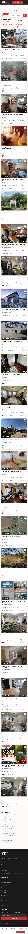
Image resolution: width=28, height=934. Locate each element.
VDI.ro (2, 6)
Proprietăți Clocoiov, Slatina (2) (7, 824)
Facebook (3, 862)
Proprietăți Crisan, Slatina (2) (7, 826)
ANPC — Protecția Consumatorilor (6, 923)
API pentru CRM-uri (5, 900)
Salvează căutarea (22, 27)
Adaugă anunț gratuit (5, 895)
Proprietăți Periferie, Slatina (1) (7, 837)
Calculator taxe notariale (6, 882)
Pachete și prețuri (4, 897)
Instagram (3, 866)
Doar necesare (12, 932)
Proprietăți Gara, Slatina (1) (7, 842)
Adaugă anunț (17, 2)
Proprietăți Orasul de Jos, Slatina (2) (8, 821)
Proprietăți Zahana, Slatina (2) (7, 819)
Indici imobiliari (4, 885)
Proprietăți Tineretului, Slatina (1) (8, 840)
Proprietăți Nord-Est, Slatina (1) (8, 833)
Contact (2, 905)
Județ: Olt (4, 24)
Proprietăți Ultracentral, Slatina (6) (8, 814)
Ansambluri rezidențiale (6, 892)
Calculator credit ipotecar (6, 880)
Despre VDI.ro (4, 903)
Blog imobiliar (3, 887)
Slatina (11, 24)
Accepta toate (21, 932)
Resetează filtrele (18, 24)
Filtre (14, 10)
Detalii (2, 929)
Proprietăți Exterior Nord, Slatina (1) (8, 828)
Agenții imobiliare (4, 890)
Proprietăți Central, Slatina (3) (7, 817)
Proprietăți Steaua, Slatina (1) (7, 835)
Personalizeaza (5, 932)
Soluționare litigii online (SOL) (7, 925)
